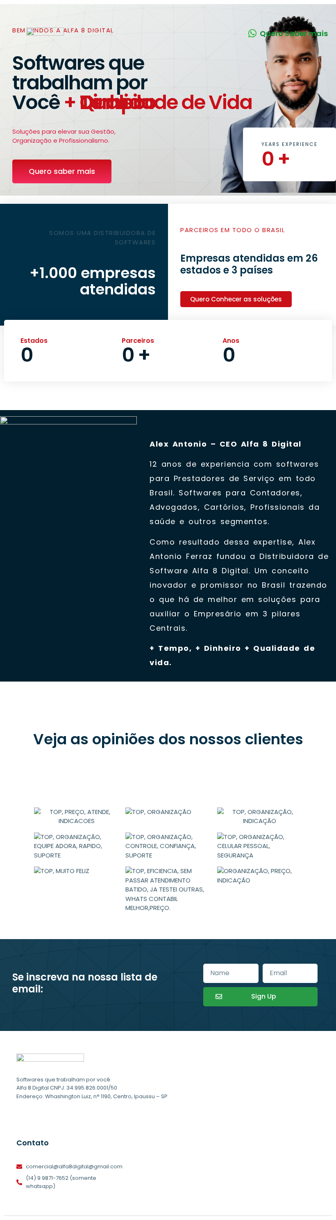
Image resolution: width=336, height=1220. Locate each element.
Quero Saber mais (294, 33)
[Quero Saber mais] (252, 33)
